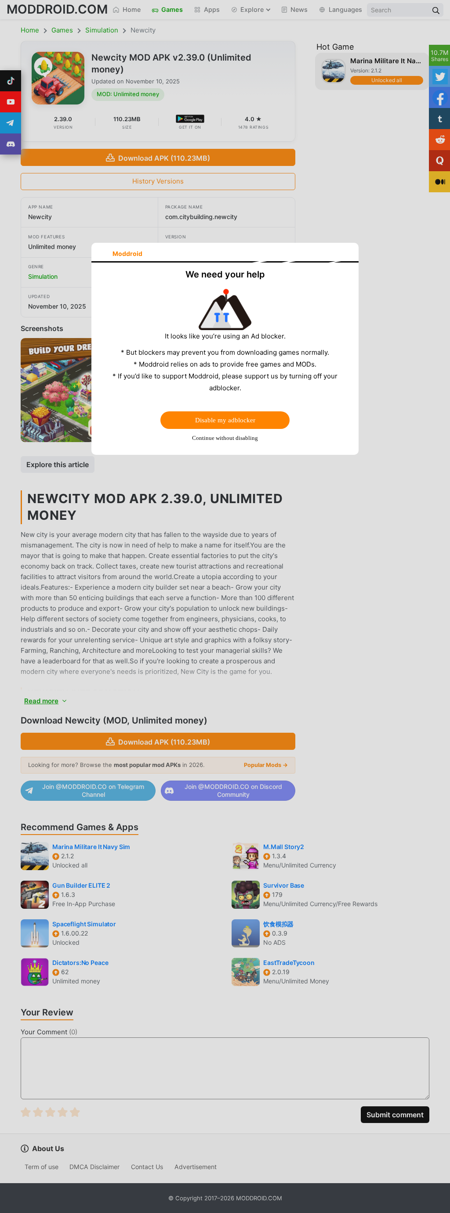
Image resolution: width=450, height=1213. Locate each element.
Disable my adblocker (225, 420)
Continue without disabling (225, 438)
